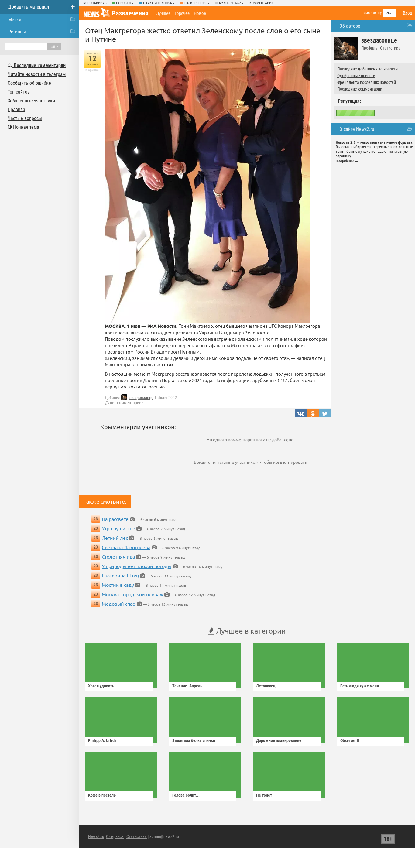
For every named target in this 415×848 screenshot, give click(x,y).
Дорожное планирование (278, 740)
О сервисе (115, 836)
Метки (14, 19)
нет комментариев (126, 402)
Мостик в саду (118, 585)
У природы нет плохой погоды (136, 566)
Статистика (390, 48)
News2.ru (96, 836)
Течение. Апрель (187, 685)
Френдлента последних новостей (366, 82)
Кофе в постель (102, 795)
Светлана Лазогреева (126, 547)
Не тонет (264, 795)
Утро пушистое (118, 528)
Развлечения (195, 3)
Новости (123, 3)
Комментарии (261, 3)
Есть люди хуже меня (359, 685)
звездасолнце (141, 397)
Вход (407, 13)
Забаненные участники (31, 101)
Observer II (349, 740)
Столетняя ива (118, 556)
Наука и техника (157, 3)
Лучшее (163, 13)
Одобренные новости (356, 75)
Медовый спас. (119, 603)
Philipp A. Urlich (102, 740)
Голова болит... (186, 795)
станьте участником (239, 462)
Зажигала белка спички (193, 740)
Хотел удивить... (103, 685)
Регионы (17, 32)
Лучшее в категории (250, 630)
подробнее (345, 160)
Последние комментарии (359, 89)
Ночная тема (25, 127)
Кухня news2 (230, 3)
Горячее (182, 13)
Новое (200, 13)
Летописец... (267, 685)
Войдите (202, 462)
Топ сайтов (19, 92)
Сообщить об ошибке (29, 83)
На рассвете (115, 519)
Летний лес (115, 538)
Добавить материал (28, 7)
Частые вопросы (25, 118)
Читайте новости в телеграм (37, 74)
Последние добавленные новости (367, 69)
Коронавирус (95, 3)
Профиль (369, 48)
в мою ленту (372, 13)
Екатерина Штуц (120, 575)
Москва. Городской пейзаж (132, 594)
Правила (16, 109)
